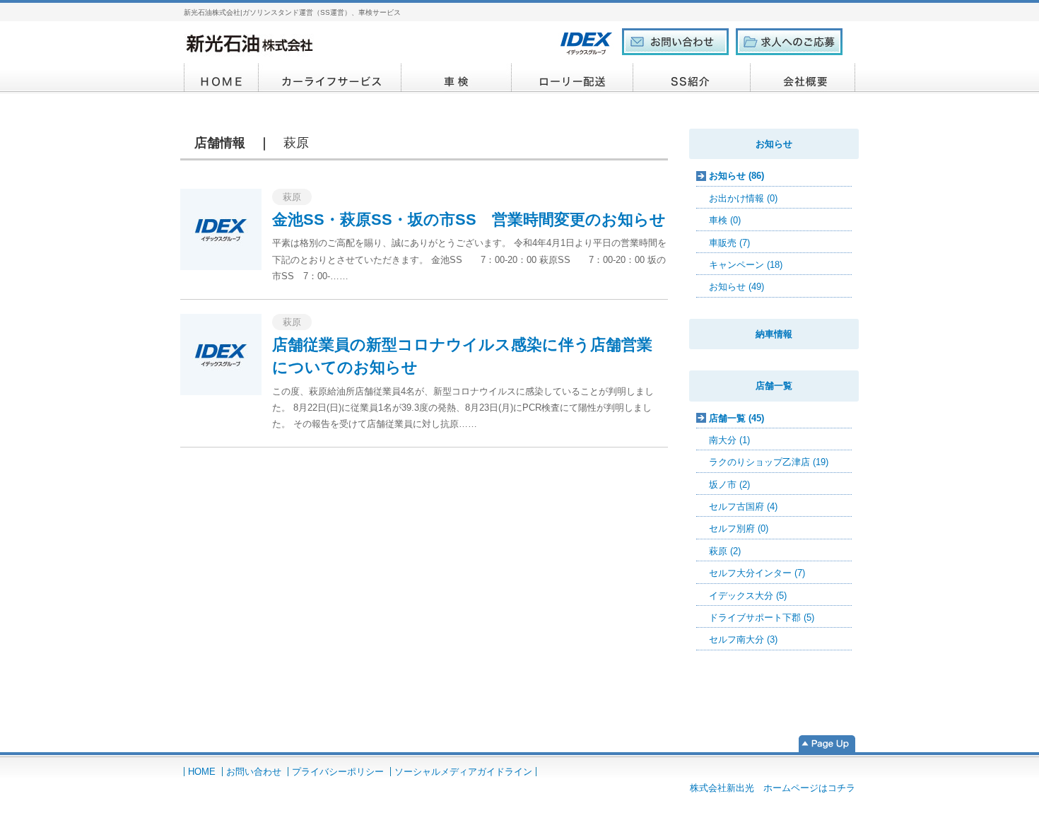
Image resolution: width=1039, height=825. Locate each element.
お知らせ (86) (736, 175)
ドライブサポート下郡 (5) (761, 617)
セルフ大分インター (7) (757, 573)
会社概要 (803, 78)
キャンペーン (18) (745, 264)
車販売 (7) (729, 243)
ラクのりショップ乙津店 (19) (768, 462)
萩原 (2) (725, 551)
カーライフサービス (330, 78)
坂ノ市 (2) (729, 484)
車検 (456, 78)
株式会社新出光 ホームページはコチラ (772, 788)
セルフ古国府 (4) (743, 506)
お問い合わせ (253, 771)
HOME (221, 78)
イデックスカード (572, 78)
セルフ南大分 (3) (743, 639)
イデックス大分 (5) (748, 595)
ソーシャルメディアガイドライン (463, 771)
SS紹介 (692, 78)
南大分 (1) (729, 440)
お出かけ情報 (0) (743, 198)
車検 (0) (725, 220)
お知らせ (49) (736, 286)
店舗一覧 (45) (736, 418)
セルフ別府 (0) (738, 528)
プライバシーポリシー (338, 771)
